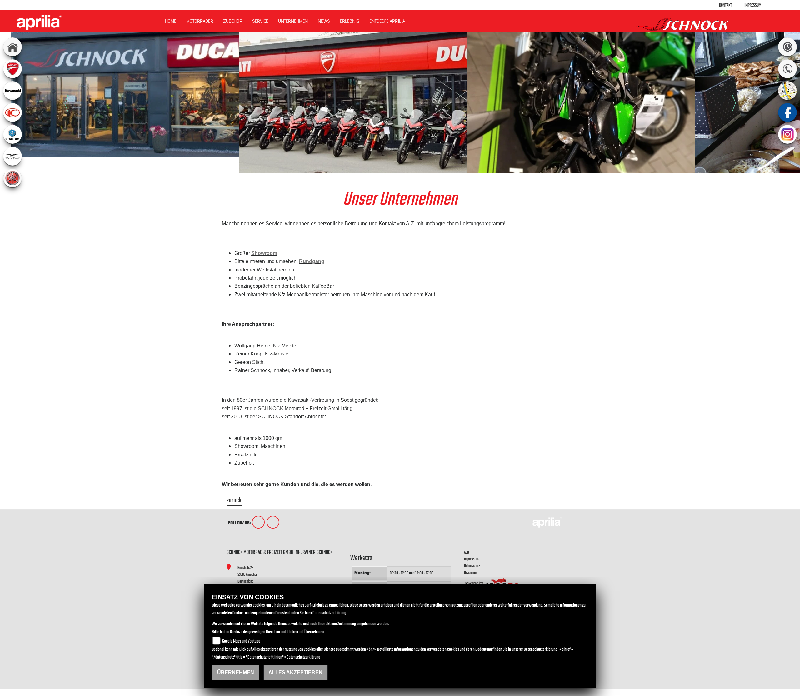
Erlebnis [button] (349, 21)
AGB (466, 552)
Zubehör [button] (232, 21)
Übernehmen (235, 672)
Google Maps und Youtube (241, 641)
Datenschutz (472, 566)
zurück (234, 501)
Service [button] (260, 21)
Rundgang (311, 261)
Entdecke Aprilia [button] (387, 21)
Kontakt (725, 5)
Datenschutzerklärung (329, 613)
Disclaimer (471, 572)
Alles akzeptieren (295, 672)
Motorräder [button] (199, 21)
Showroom (264, 253)
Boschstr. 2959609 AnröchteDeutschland (247, 574)
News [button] (324, 21)
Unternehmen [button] (293, 21)
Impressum (752, 5)
